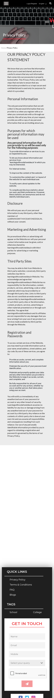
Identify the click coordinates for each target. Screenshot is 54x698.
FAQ (12, 590)
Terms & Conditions (21, 585)
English (42, 4)
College (37, 612)
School (13, 612)
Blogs (13, 595)
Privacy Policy (17, 580)
